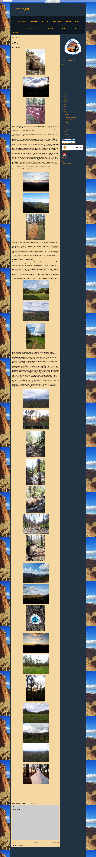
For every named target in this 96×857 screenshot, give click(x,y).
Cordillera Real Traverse (39, 28)
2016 (65, 106)
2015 (65, 108)
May (66, 129)
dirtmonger (20, 8)
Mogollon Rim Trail (34, 21)
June (66, 127)
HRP (62, 25)
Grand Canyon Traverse (75, 18)
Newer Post (15, 842)
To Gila (65, 124)
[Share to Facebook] (32, 803)
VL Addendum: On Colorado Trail (70, 117)
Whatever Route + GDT (27, 25)
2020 (65, 99)
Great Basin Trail (39, 18)
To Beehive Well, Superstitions (69, 119)
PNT (42, 21)
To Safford (66, 122)
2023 (65, 94)
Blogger (52, 853)
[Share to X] (30, 803)
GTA (67, 25)
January (66, 136)
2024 (65, 93)
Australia (45, 25)
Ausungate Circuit (27, 28)
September (67, 114)
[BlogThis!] (29, 803)
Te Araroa (38, 25)
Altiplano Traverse (79, 28)
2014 (65, 109)
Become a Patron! (65, 62)
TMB (73, 25)
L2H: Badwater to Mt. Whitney (72, 21)
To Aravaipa (66, 120)
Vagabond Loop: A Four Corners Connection (57, 18)
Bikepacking (15, 32)
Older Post (56, 842)
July (65, 126)
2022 (65, 96)
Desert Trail (30, 18)
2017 (65, 104)
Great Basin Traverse (57, 21)
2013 (65, 111)
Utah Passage (16, 25)
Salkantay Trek (16, 28)
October (66, 112)
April (66, 131)
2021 (65, 98)
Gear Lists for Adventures (18, 18)
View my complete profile (66, 163)
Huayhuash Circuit (52, 28)
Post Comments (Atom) (22, 845)
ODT (48, 21)
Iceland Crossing (54, 25)
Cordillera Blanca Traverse (65, 28)
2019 (65, 101)
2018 (65, 103)
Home (35, 842)
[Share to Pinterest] (33, 803)
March (66, 132)
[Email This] (28, 803)
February (66, 134)
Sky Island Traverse (22, 21)
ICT (14, 21)
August (66, 116)
